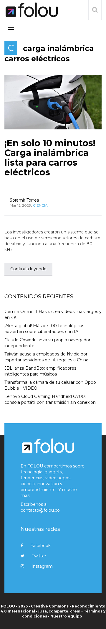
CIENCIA (40, 205)
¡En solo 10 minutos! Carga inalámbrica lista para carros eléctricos (49, 158)
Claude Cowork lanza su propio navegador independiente (47, 342)
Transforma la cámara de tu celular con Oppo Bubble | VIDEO (50, 385)
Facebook (40, 545)
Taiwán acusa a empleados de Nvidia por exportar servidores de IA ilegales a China (46, 357)
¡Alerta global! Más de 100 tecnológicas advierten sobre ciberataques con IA (44, 328)
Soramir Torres (24, 200)
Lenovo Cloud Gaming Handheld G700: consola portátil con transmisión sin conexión (50, 399)
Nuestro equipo (66, 616)
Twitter (39, 556)
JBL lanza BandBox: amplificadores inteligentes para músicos (40, 371)
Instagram (42, 566)
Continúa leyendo (28, 268)
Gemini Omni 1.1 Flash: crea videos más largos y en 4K (53, 314)
